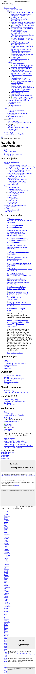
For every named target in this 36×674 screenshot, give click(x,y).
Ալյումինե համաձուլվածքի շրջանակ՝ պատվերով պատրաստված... (18, 240)
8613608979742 (5, 453)
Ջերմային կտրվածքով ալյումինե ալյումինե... (16, 288)
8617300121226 (5, 455)
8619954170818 (5, 456)
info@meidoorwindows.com (22, 1)
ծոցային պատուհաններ (24, 446)
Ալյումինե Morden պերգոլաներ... (14, 298)
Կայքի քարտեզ (9, 438)
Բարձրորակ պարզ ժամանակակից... (15, 226)
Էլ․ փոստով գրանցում (11, 421)
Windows (6, 153)
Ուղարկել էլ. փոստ (7, 452)
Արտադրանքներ (10, 151)
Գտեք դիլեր (8, 418)
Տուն (5, 150)
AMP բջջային (8, 439)
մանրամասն (18, 353)
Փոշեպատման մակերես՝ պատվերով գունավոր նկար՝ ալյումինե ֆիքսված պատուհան (19, 323)
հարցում (10, 353)
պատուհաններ (9, 441)
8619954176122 (5, 458)
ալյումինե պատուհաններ (13, 447)
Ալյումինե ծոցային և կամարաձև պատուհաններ (19, 274)
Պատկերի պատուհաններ (13, 154)
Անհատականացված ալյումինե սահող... (16, 309)
